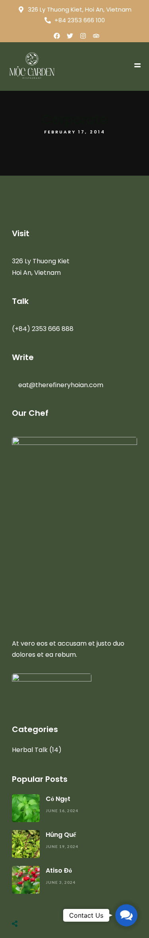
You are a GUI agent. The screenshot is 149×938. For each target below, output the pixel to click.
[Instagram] (83, 35)
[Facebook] (56, 35)
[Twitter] (70, 35)
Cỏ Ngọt (58, 798)
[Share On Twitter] (35, 904)
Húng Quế (61, 834)
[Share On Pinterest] (46, 904)
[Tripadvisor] (96, 35)
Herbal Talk (30, 749)
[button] (126, 915)
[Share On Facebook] (23, 904)
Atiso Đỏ (59, 870)
